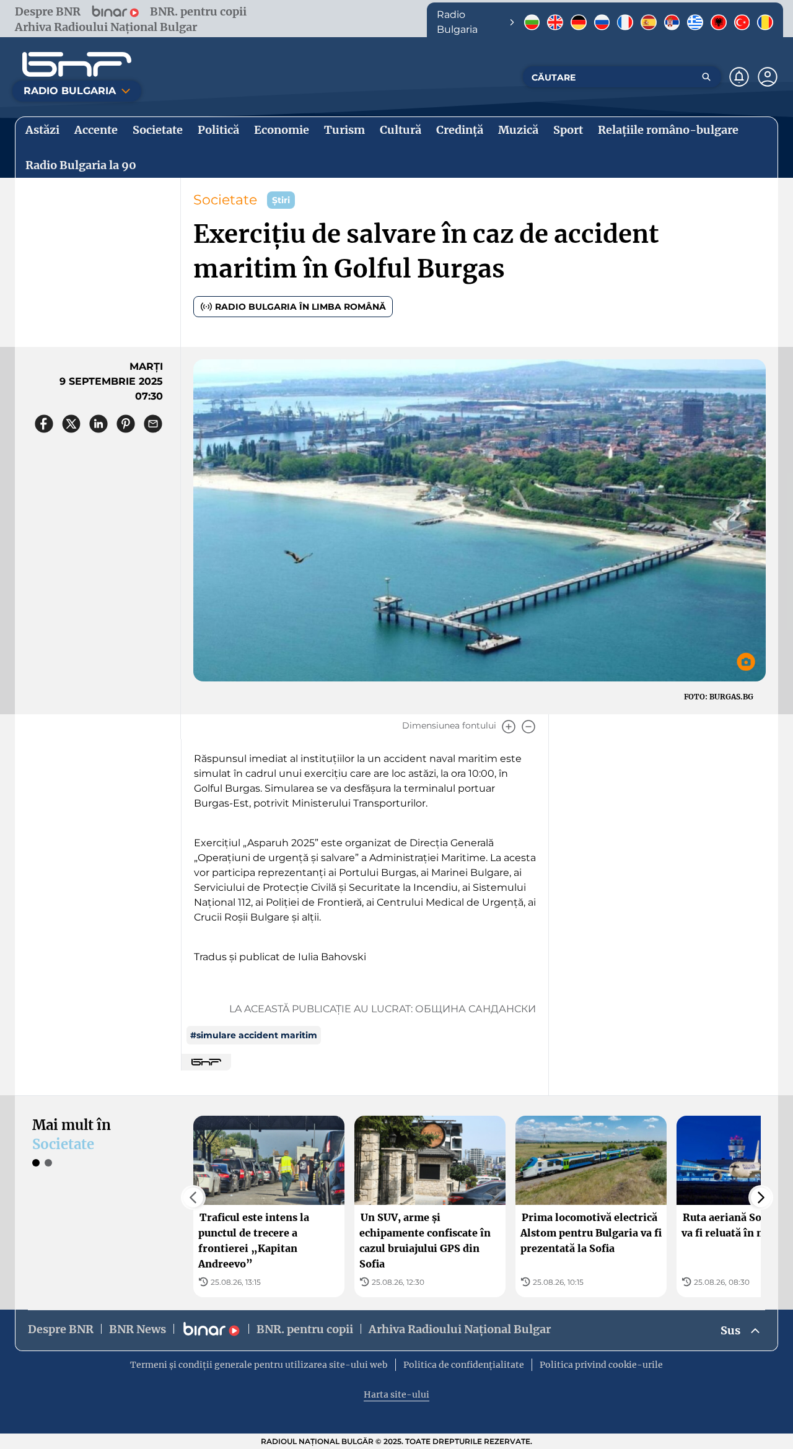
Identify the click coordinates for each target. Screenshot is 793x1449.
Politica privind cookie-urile (601, 1364)
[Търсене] (706, 77)
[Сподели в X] (71, 424)
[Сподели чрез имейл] (153, 424)
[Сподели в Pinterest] (126, 424)
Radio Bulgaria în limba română (300, 306)
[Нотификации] (739, 76)
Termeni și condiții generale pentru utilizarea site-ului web (259, 1364)
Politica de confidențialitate (463, 1364)
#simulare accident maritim (253, 1035)
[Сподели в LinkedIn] (98, 424)
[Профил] (767, 76)
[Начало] (76, 64)
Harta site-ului (396, 1394)
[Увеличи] (508, 726)
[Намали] (528, 726)
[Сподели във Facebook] (44, 424)
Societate (225, 199)
